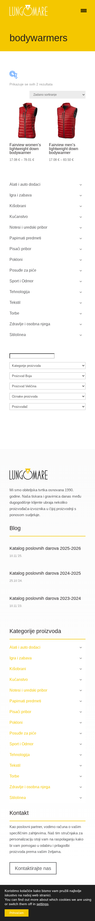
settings (42, 904)
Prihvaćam (17, 913)
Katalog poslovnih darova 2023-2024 (45, 598)
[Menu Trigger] (83, 10)
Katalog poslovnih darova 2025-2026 (45, 548)
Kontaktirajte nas (33, 868)
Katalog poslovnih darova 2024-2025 (45, 573)
